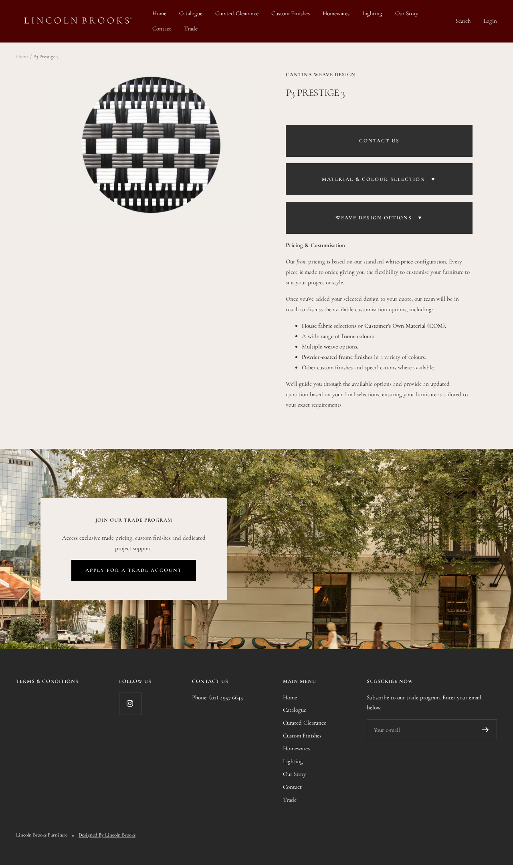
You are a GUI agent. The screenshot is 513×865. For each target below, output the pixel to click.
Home (159, 13)
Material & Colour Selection (379, 179)
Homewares (336, 13)
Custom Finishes (290, 13)
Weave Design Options (379, 218)
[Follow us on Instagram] (130, 704)
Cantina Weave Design (320, 74)
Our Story (406, 13)
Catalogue (190, 13)
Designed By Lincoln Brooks (107, 835)
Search (463, 20)
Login (490, 20)
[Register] (485, 730)
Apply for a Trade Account (133, 570)
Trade (191, 28)
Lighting (372, 13)
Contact (161, 28)
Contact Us (379, 141)
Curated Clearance (237, 13)
